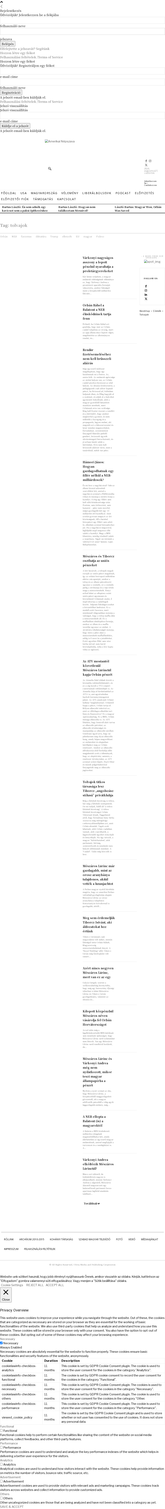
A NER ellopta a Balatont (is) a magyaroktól (94, 1121)
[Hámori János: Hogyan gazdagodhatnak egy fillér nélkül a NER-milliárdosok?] (127, 464)
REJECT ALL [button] (35, 1285)
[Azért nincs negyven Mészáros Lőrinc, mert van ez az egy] (127, 970)
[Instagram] (150, 161)
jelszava (6, 39)
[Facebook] (146, 161)
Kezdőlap (145, 310)
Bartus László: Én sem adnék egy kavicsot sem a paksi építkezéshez (25, 208)
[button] (49, 168)
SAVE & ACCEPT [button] (12, 1507)
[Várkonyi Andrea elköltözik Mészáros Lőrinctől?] (127, 1162)
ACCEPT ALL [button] (55, 1285)
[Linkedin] (146, 295)
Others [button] (4, 1494)
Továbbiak (90, 1203)
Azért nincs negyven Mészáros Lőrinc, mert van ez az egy (98, 972)
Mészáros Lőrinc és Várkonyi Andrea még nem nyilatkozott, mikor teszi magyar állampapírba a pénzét (97, 1072)
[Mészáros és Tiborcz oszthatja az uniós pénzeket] (127, 558)
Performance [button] (9, 1443)
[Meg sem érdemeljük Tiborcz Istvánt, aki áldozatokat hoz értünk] (127, 920)
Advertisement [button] (10, 1477)
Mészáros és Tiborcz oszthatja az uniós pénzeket (98, 560)
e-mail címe (9, 76)
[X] (146, 165)
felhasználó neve (13, 26)
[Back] (1, 6)
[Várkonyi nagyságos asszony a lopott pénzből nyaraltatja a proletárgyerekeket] (127, 260)
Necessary (10, 1343)
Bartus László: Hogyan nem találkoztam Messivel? (76, 208)
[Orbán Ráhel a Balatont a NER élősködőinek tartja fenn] (127, 307)
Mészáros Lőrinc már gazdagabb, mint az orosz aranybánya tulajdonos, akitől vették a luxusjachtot (99, 875)
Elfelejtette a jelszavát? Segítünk (25, 48)
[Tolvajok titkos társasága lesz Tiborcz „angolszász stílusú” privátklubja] (127, 784)
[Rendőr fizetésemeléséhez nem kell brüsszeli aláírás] (127, 352)
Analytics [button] (6, 1460)
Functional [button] (7, 1426)
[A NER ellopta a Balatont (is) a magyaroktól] (127, 1119)
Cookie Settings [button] (12, 1285)
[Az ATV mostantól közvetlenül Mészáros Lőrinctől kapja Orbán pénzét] (127, 663)
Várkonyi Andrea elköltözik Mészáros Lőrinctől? (98, 1164)
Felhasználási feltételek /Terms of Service (31, 57)
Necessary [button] (7, 1339)
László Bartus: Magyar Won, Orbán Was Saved (138, 208)
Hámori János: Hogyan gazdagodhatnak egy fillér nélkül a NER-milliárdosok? (98, 471)
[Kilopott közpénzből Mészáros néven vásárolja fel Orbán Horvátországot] (127, 1013)
